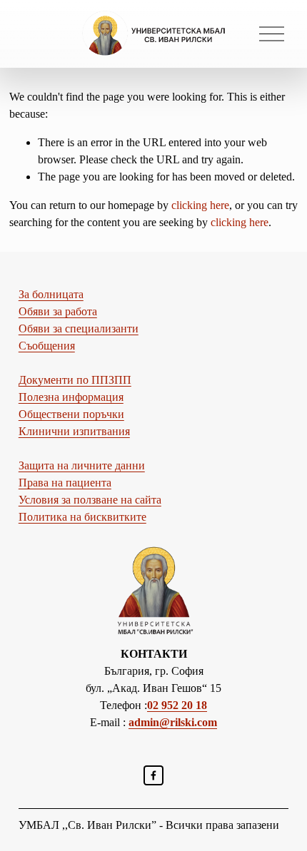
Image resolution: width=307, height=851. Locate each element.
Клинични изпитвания (74, 431)
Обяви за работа (58, 311)
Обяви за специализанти (79, 328)
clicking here (200, 205)
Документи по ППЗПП (75, 380)
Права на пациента (65, 483)
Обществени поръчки (71, 414)
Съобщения (47, 346)
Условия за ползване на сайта (90, 500)
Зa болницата (51, 294)
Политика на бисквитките (82, 517)
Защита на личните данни (82, 465)
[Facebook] (153, 775)
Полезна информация (71, 397)
